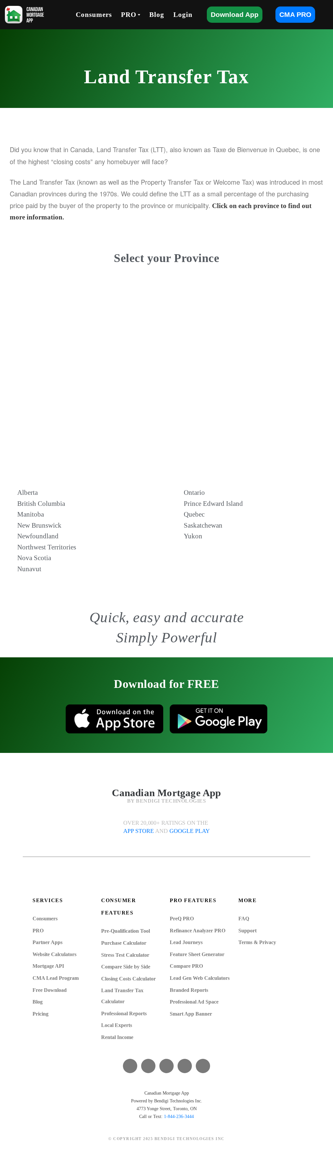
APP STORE (139, 831)
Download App (235, 14)
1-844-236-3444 (179, 1116)
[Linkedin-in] (185, 1066)
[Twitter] (148, 1066)
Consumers (94, 14)
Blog (156, 14)
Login (183, 14)
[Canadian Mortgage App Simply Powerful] (24, 14)
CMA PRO (295, 14)
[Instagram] (203, 1066)
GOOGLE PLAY (189, 831)
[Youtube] (166, 1066)
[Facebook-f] (130, 1066)
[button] (139, 15)
